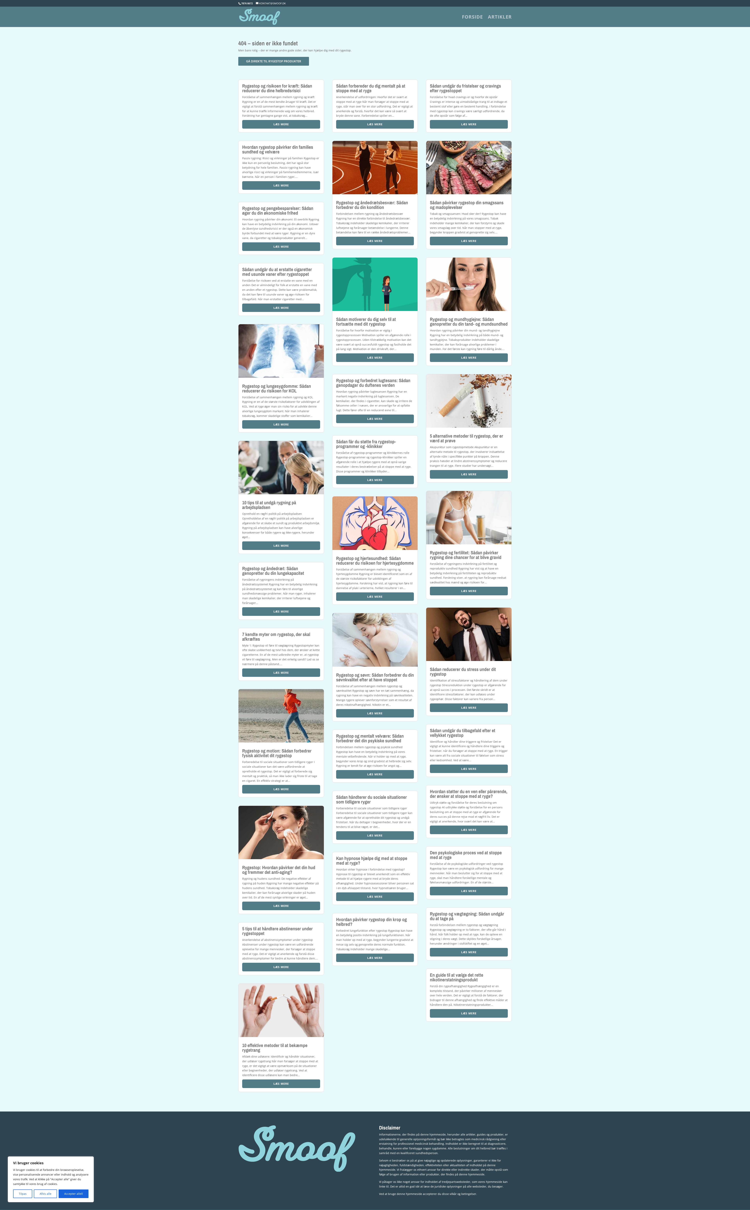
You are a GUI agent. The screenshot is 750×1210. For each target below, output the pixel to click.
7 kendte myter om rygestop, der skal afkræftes (276, 636)
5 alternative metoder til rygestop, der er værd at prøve (466, 438)
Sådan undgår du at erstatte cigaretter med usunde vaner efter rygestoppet (277, 271)
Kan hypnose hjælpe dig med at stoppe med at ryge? (371, 860)
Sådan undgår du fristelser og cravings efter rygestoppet (465, 88)
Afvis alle (45, 1194)
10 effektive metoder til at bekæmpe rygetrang (274, 1047)
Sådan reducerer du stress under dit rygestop (463, 671)
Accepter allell (73, 1194)
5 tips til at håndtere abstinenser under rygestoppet (277, 930)
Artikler (500, 17)
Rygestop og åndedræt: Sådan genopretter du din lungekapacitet (273, 570)
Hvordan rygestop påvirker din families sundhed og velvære (277, 149)
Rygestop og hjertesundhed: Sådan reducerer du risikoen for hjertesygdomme (375, 560)
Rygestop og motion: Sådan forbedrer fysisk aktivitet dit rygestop (277, 753)
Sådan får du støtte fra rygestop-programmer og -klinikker (366, 443)
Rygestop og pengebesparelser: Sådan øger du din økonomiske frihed (277, 210)
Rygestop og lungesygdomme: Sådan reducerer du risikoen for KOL (276, 388)
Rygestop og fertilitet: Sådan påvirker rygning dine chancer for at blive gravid (465, 554)
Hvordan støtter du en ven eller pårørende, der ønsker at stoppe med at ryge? (468, 793)
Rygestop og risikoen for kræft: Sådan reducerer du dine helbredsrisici (277, 88)
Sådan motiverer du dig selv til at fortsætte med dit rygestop (366, 321)
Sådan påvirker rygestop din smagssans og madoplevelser (467, 204)
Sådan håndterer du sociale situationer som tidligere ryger (371, 799)
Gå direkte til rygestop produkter (273, 61)
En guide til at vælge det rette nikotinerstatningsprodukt (456, 977)
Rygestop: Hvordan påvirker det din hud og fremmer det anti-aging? (278, 869)
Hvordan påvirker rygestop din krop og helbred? (371, 921)
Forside (472, 17)
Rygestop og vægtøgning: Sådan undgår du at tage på (467, 916)
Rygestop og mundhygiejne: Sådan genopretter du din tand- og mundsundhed (469, 321)
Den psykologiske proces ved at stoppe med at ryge (466, 854)
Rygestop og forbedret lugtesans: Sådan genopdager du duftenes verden (373, 382)
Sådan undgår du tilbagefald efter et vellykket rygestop (462, 732)
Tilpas (23, 1194)
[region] (51, 1179)
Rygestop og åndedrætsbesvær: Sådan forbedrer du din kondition (372, 204)
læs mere (281, 124)
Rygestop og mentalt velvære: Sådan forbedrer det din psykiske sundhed (370, 738)
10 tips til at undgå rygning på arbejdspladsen (269, 504)
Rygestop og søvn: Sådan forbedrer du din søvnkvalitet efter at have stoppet (375, 677)
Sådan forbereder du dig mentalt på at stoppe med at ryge (370, 88)
